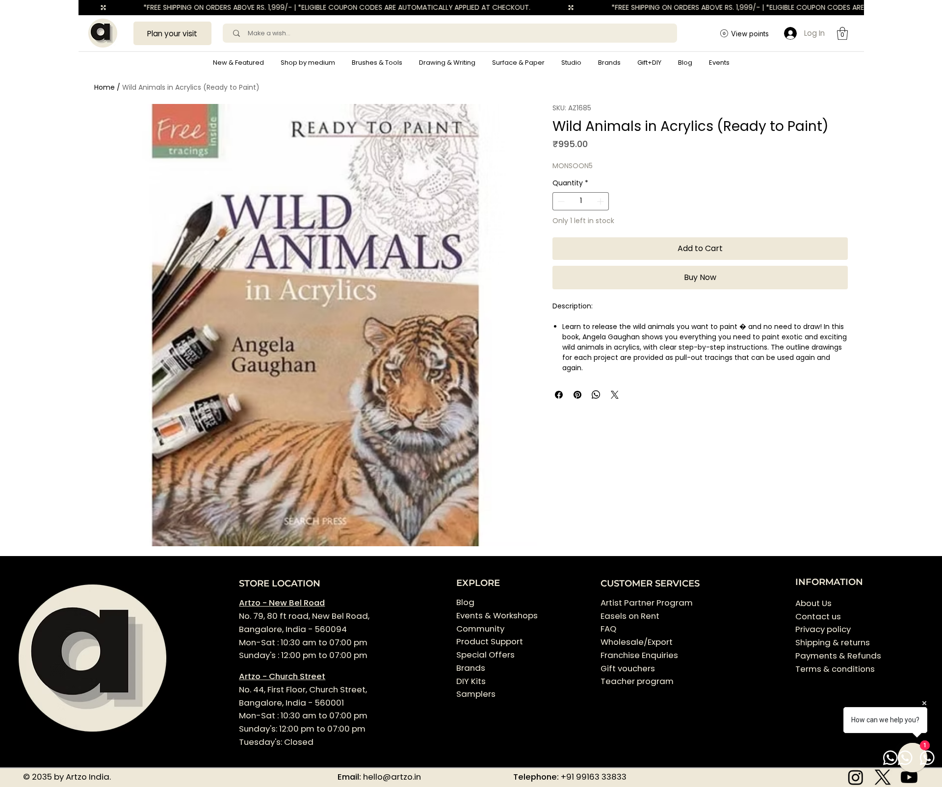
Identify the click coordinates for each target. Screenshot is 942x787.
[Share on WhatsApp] (596, 395)
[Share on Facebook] (559, 395)
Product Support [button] (489, 641)
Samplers (476, 694)
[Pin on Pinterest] (577, 395)
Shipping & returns (832, 642)
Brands (470, 668)
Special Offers (485, 654)
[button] (307, 62)
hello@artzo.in (392, 777)
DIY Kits (471, 681)
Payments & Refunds (838, 655)
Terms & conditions (836, 669)
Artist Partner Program (647, 603)
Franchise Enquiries (639, 655)
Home (104, 87)
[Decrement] (560, 201)
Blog (465, 602)
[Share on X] (615, 395)
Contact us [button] (818, 616)
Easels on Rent (630, 616)
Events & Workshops (497, 615)
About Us (813, 603)
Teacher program (637, 681)
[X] (882, 777)
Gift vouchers (628, 668)
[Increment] (601, 201)
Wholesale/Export (637, 642)
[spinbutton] (580, 201)
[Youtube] (909, 777)
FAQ (608, 629)
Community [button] (480, 629)
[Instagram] (855, 777)
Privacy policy (823, 629)
